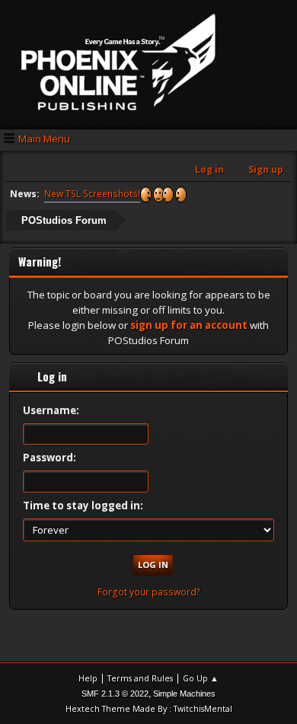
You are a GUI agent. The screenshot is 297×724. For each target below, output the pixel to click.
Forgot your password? (148, 591)
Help (87, 678)
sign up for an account (189, 325)
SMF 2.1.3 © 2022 (114, 693)
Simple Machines (184, 693)
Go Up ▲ (201, 678)
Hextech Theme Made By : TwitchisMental (148, 708)
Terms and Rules (140, 678)
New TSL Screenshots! (92, 193)
